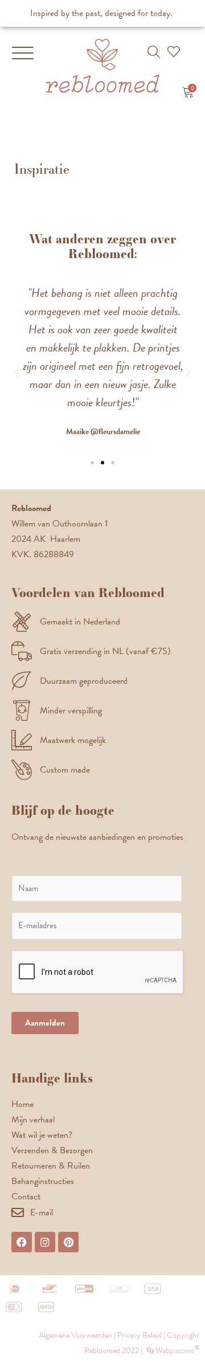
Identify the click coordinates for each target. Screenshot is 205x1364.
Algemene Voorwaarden (75, 1335)
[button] (153, 51)
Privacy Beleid (139, 1335)
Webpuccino (176, 1351)
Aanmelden (45, 1022)
